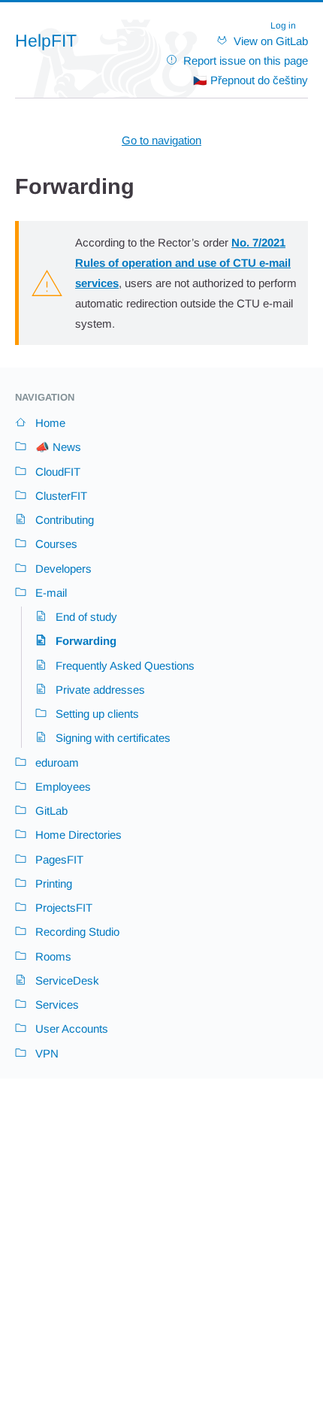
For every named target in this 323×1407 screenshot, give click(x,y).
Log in (283, 25)
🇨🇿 (250, 80)
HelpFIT (46, 41)
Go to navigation (161, 140)
